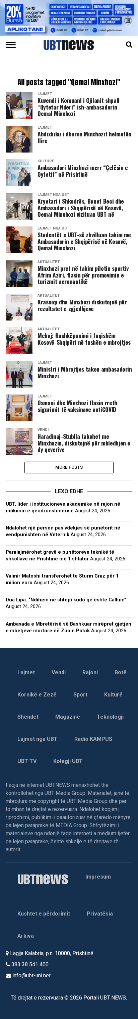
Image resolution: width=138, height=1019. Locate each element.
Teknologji (110, 717)
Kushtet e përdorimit (43, 913)
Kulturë (113, 694)
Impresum (98, 877)
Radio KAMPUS (93, 739)
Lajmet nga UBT (37, 739)
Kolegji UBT (68, 761)
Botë (121, 672)
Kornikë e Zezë (37, 694)
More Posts (69, 467)
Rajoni (90, 672)
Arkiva (25, 936)
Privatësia (100, 913)
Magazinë (67, 717)
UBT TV (27, 761)
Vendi (59, 672)
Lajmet (26, 672)
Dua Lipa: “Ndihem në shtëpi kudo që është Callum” (66, 600)
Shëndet (28, 717)
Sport (80, 694)
